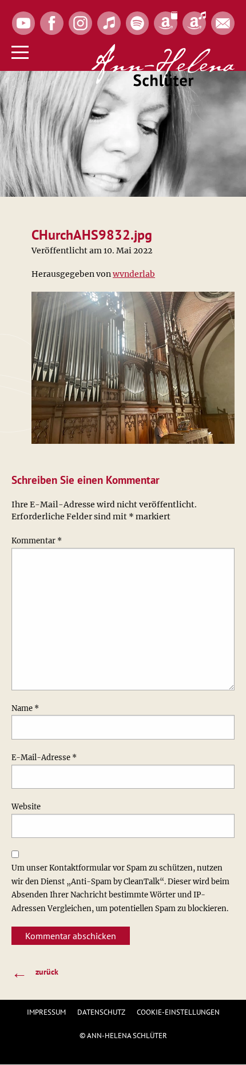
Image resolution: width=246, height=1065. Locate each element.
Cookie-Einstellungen (178, 1012)
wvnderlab (134, 274)
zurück (34, 972)
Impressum (46, 1012)
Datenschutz (101, 1012)
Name (25, 708)
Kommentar (36, 541)
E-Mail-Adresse (44, 757)
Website (26, 807)
